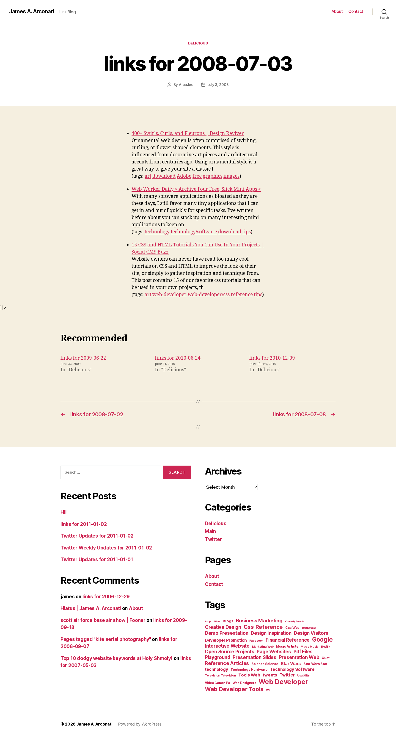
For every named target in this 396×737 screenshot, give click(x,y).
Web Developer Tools (234, 689)
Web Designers (244, 683)
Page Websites (274, 651)
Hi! (63, 512)
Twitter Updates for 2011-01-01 (96, 559)
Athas (216, 621)
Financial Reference (288, 640)
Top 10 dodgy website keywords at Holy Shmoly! (116, 658)
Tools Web (249, 674)
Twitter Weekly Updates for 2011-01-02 (106, 548)
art (148, 176)
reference (242, 295)
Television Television (220, 675)
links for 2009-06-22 (83, 358)
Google (322, 639)
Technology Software (292, 669)
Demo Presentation (226, 633)
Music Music (310, 646)
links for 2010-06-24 (178, 358)
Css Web (292, 627)
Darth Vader (309, 628)
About (337, 11)
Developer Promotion (226, 640)
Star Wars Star (315, 664)
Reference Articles (227, 663)
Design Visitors (311, 633)
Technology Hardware (249, 670)
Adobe (184, 176)
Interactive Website (227, 646)
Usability (303, 675)
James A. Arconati (31, 11)
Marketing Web (263, 646)
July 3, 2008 (218, 84)
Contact (355, 11)
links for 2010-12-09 (272, 358)
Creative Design (223, 627)
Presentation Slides (254, 657)
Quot (326, 658)
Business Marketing (259, 621)
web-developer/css (209, 295)
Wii (268, 690)
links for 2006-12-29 (106, 596)
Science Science (264, 664)
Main (210, 531)
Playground (217, 657)
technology (157, 232)
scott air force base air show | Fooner (103, 620)
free (197, 176)
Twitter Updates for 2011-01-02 (97, 536)
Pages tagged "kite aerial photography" (105, 639)
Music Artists (287, 646)
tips (246, 232)
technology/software (194, 232)
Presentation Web (299, 657)
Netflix (325, 646)
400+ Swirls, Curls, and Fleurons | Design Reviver (188, 133)
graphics (212, 176)
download (164, 176)
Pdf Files (303, 651)
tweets (270, 674)
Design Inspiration (271, 633)
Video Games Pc (217, 683)
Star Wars (291, 663)
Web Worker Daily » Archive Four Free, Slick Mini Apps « (196, 189)
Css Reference (263, 627)
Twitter (213, 539)
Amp (208, 621)
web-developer (169, 295)
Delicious (198, 43)
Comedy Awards (295, 621)
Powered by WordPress (140, 724)
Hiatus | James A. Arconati (90, 608)
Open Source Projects (229, 651)
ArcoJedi (186, 84)
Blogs (228, 621)
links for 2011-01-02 (83, 524)
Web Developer (283, 682)
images (231, 176)
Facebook (256, 640)
